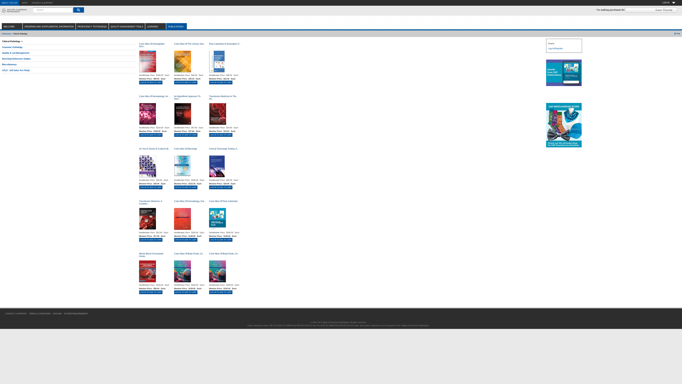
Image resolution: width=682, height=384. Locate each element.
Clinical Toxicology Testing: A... (224, 149)
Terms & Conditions (40, 314)
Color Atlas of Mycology (185, 149)
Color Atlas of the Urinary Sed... (189, 44)
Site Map (57, 314)
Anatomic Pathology (12, 47)
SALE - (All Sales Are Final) (15, 70)
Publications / (7, 34)
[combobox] (52, 10)
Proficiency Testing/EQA (92, 26)
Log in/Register (555, 48)
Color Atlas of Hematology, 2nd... (190, 201)
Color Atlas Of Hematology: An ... (154, 96)
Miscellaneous (9, 64)
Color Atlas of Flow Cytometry (223, 201)
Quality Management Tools (127, 26)
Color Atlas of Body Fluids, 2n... (189, 253)
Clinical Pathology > (12, 41)
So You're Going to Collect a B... (154, 149)
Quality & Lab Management (15, 53)
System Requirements (76, 314)
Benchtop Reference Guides (16, 59)
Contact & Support (16, 314)
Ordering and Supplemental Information (49, 26)
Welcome (9, 26)
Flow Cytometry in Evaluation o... (225, 44)
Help (678, 33)
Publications (175, 26)
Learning (152, 26)
